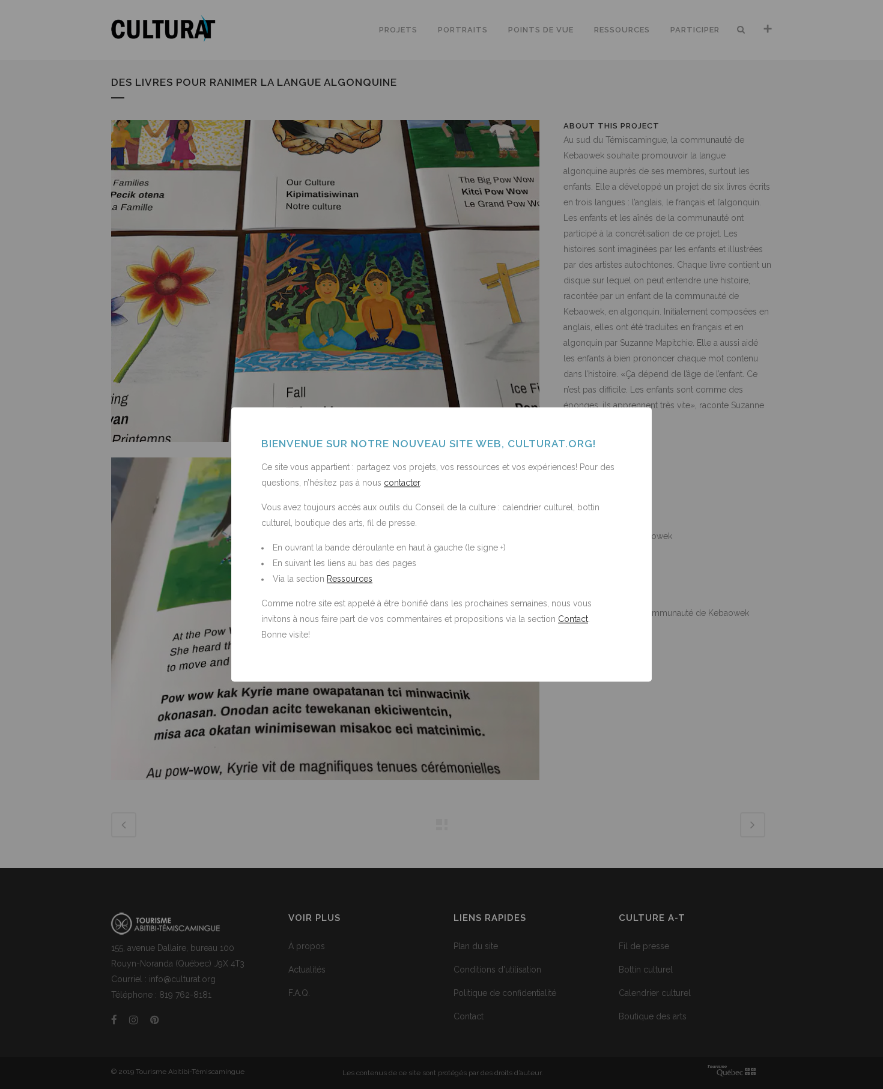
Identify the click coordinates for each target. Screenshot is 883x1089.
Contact (573, 619)
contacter (402, 483)
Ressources (349, 579)
